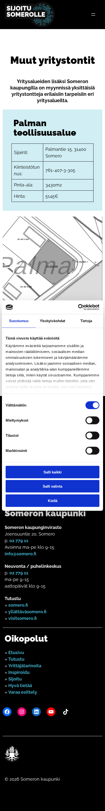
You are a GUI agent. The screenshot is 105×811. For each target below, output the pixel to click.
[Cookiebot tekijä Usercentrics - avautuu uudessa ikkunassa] (78, 307)
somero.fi (18, 605)
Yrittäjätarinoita (24, 665)
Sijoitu (15, 678)
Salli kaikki (52, 472)
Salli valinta (52, 486)
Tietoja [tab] (86, 320)
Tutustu (16, 659)
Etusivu (16, 652)
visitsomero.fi (22, 618)
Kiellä (52, 500)
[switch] (92, 420)
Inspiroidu (19, 672)
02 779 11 (18, 540)
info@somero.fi (20, 553)
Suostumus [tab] (19, 320)
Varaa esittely (22, 692)
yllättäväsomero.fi (27, 611)
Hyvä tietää (20, 685)
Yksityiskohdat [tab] (52, 320)
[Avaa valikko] (93, 14)
